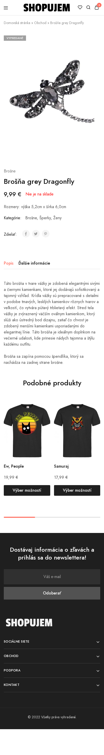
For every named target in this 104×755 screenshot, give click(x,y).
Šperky (45, 218)
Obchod (40, 22)
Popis (8, 263)
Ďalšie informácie (34, 263)
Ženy (57, 218)
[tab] (10, 263)
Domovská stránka (17, 22)
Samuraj (61, 466)
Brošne (10, 171)
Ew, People (14, 466)
